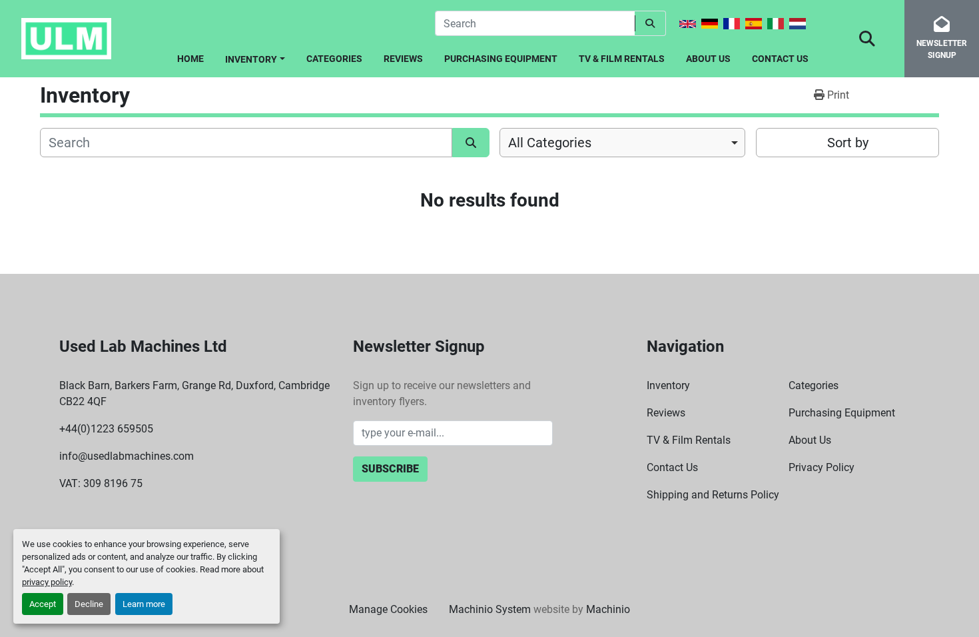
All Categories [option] (549, 143)
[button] (255, 57)
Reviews (403, 58)
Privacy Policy (821, 467)
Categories (334, 58)
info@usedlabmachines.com (126, 456)
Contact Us (780, 58)
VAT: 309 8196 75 (101, 483)
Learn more (144, 604)
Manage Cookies (388, 609)
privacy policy (47, 582)
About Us (708, 58)
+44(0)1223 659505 (106, 428)
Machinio (608, 609)
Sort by (847, 143)
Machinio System (490, 609)
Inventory (251, 59)
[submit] (650, 23)
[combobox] (622, 142)
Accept (42, 604)
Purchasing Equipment (500, 58)
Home (190, 58)
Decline (89, 604)
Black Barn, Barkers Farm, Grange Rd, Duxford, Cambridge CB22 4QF (194, 393)
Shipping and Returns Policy (713, 494)
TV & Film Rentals (622, 58)
